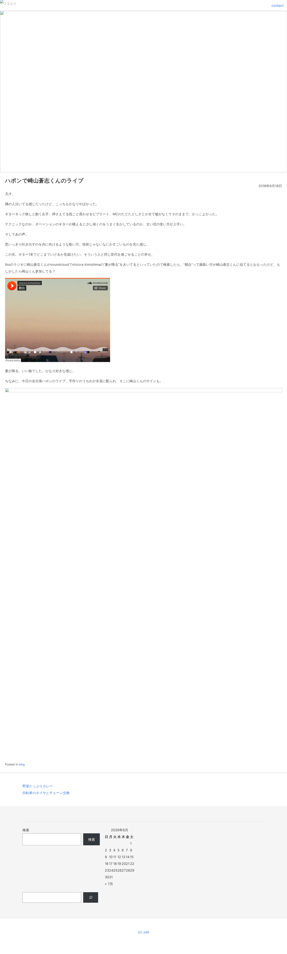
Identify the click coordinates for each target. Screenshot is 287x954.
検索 (25, 830)
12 (119, 857)
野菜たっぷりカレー (37, 786)
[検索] (90, 897)
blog (22, 764)
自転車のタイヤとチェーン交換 (46, 793)
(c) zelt (143, 932)
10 (111, 857)
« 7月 (109, 884)
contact (277, 5)
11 (114, 857)
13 (123, 857)
